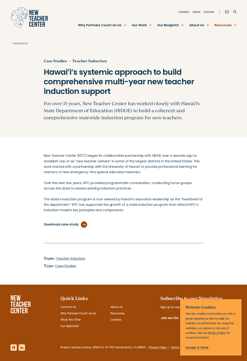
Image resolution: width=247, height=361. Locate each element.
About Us (196, 25)
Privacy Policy (158, 347)
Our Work (139, 25)
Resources (223, 25)
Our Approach (69, 326)
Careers (183, 12)
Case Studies (55, 60)
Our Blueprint (168, 25)
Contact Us (68, 307)
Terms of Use (180, 347)
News (196, 12)
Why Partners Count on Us (99, 25)
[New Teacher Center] (29, 17)
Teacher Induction (89, 60)
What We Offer (70, 320)
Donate (209, 12)
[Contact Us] (227, 12)
